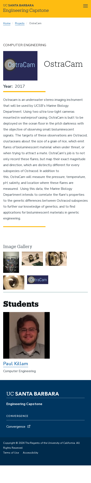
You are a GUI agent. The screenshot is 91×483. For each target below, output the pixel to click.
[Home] (26, 11)
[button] (11, 262)
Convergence (15, 426)
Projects (20, 23)
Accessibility (30, 452)
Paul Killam (15, 364)
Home (6, 23)
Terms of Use (11, 452)
